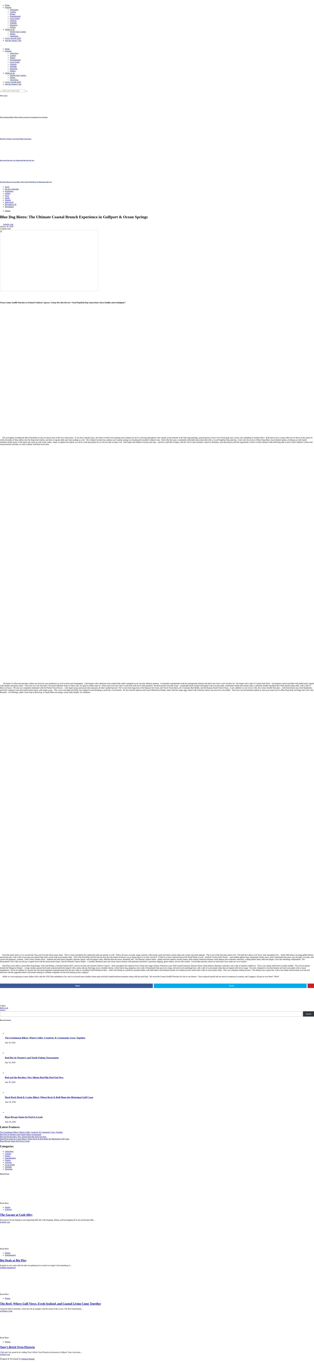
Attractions (14, 10)
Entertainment (15, 16)
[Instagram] (3, 1361)
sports (7, 198)
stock (7, 196)
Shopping (13, 25)
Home (7, 5)
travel (7, 187)
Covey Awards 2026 (13, 38)
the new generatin (12, 189)
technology (9, 191)
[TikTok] (6, 1361)
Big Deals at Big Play (13, 1260)
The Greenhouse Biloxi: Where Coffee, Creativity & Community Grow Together (24, 117)
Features (8, 7)
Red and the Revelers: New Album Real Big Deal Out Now (17, 160)
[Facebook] (0, 1361)
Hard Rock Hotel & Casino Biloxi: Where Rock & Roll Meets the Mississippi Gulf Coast (26, 182)
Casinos (13, 12)
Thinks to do (10, 29)
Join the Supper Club (13, 40)
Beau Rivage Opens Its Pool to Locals (24, 1117)
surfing (7, 193)
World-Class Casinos (18, 32)
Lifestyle (13, 21)
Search (2, 1010)
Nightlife (13, 23)
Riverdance (9, 207)
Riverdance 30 (10, 204)
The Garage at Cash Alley (16, 1214)
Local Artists (15, 18)
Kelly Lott (4, 1008)
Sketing (8, 200)
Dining (12, 14)
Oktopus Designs (28, 1359)
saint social (9, 202)
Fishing (13, 27)
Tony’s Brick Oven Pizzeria (17, 1347)
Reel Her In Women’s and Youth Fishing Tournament (15, 139)
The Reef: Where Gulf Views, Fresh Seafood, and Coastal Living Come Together (50, 1303)
